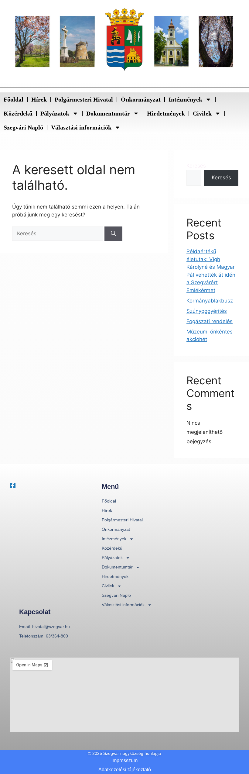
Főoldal (13, 99)
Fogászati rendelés (209, 321)
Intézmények (185, 99)
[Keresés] (113, 233)
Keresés (196, 166)
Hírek (39, 99)
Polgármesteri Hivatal (84, 99)
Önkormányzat (141, 99)
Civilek (202, 113)
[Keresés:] (58, 233)
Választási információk (81, 127)
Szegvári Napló (23, 127)
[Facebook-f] (12, 485)
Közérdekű (18, 113)
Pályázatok (54, 113)
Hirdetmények (166, 113)
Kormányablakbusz (209, 301)
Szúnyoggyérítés (206, 311)
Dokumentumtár (108, 113)
